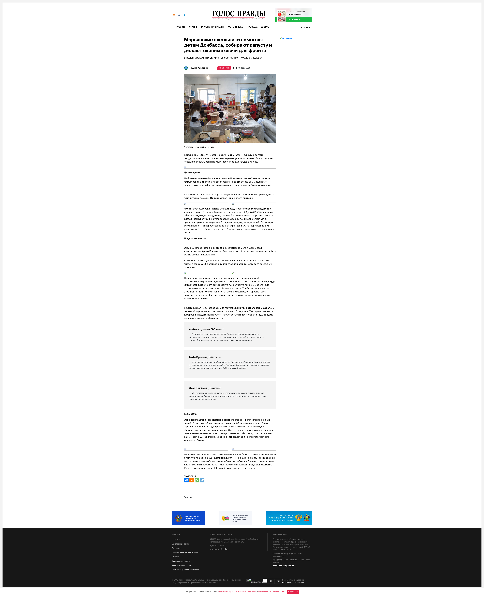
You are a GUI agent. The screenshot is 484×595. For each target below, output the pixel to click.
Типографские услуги (181, 561)
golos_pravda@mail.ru (219, 549)
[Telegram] (202, 480)
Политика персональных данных (186, 570)
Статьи (193, 27)
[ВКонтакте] (186, 480)
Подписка (176, 548)
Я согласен (293, 592)
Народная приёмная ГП (212, 27)
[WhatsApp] (197, 480)
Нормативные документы (285, 566)
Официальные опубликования (185, 552)
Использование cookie (181, 565)
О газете (175, 540)
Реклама (252, 27)
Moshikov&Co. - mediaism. (293, 583)
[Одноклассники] (191, 480)
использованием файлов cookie (271, 592)
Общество (224, 68)
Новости (180, 27)
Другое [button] (265, 27)
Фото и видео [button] (235, 27)
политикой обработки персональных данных (237, 592)
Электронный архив (180, 544)
